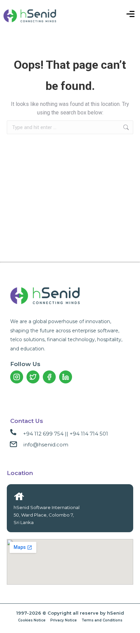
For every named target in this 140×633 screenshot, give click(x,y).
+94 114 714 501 (89, 433)
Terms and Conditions (102, 620)
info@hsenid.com (45, 444)
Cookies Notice (32, 620)
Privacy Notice (63, 620)
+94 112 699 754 (43, 433)
